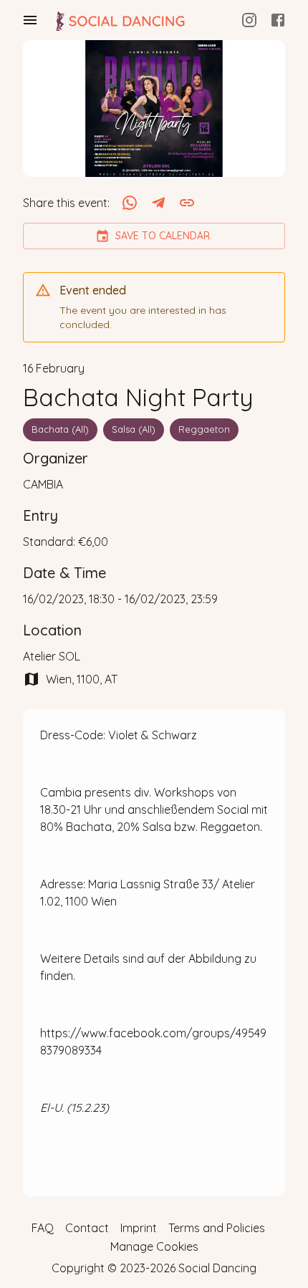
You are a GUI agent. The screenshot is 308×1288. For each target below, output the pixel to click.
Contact (87, 1228)
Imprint (138, 1228)
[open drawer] (30, 20)
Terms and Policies (216, 1228)
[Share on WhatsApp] (129, 202)
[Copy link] (187, 202)
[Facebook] (278, 20)
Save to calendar (162, 235)
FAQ (43, 1228)
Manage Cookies (154, 1246)
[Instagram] (249, 20)
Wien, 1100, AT (81, 679)
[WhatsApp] (129, 202)
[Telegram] (158, 202)
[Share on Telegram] (158, 202)
